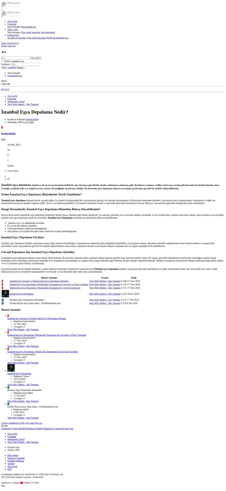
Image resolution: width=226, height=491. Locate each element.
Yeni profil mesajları (30, 32)
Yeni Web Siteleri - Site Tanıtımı (104, 281)
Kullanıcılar (13, 35)
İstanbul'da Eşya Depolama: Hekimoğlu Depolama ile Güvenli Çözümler (45, 288)
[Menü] (2, 10)
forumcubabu (32, 119)
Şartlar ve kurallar (16, 458)
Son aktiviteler (48, 32)
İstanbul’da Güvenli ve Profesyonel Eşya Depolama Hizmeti (39, 281)
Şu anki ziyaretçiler (16, 38)
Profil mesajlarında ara (57, 38)
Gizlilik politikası (15, 460)
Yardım (10, 463)
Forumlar (11, 24)
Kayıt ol (5, 89)
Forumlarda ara (28, 27)
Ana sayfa (12, 21)
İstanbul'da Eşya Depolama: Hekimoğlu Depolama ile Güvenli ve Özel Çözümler (49, 284)
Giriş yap (5, 83)
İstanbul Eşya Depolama (21, 294)
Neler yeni (12, 29)
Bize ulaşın (12, 455)
